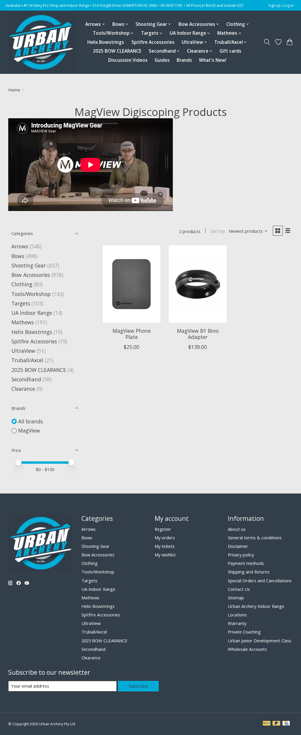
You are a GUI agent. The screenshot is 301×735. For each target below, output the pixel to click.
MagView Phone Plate (132, 333)
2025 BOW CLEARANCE (117, 51)
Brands (184, 60)
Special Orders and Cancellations (260, 580)
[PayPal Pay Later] (276, 724)
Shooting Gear (28, 265)
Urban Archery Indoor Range (256, 606)
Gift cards (230, 51)
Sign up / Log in (281, 5)
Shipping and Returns (249, 572)
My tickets (165, 546)
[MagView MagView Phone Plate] (131, 284)
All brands (30, 421)
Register (163, 529)
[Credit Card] (286, 724)
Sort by (217, 231)
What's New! (212, 60)
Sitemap (236, 598)
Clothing (21, 284)
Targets (20, 303)
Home (14, 90)
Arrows (19, 246)
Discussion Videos (128, 60)
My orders (165, 538)
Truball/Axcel (27, 360)
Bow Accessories (30, 274)
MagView (29, 430)
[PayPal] (266, 724)
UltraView (23, 350)
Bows (17, 256)
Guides (162, 60)
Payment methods (246, 563)
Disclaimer (238, 546)
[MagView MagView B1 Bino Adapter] (198, 284)
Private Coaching (244, 632)
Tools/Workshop (31, 293)
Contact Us (239, 589)
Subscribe (138, 686)
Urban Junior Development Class (259, 640)
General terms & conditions (255, 538)
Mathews (22, 322)
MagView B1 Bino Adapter (198, 333)
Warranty (237, 623)
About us (236, 529)
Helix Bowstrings (105, 42)
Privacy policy (241, 555)
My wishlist (165, 555)
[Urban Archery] (41, 42)
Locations (237, 615)
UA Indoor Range (31, 312)
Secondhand (26, 379)
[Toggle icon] (266, 42)
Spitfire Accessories (153, 42)
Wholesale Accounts (247, 649)
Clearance (23, 388)
